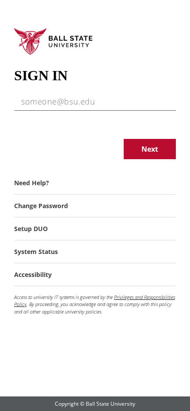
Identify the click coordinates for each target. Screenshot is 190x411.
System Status (36, 251)
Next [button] (149, 149)
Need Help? (31, 183)
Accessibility (33, 274)
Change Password (41, 206)
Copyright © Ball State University (95, 403)
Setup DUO (31, 228)
